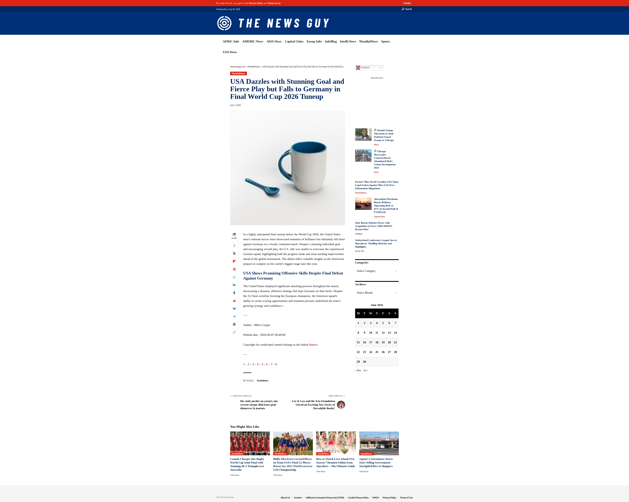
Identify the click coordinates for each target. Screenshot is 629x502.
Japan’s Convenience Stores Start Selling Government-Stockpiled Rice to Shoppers (376, 462)
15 (358, 342)
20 (389, 342)
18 (376, 342)
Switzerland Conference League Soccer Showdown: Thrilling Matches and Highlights (376, 243)
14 (395, 332)
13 (389, 332)
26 (383, 352)
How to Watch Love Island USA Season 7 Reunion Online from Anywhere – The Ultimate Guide (335, 462)
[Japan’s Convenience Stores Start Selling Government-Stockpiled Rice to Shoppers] (379, 443)
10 (370, 332)
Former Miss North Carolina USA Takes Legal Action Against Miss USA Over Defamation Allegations (377, 185)
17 (370, 342)
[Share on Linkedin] (234, 285)
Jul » (365, 370)
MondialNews (238, 73)
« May (358, 370)
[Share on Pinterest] (234, 269)
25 (376, 352)
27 (389, 352)
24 (370, 352)
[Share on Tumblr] (234, 293)
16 (364, 342)
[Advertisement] (383, 100)
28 (395, 352)
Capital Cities (379, 216)
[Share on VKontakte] (234, 308)
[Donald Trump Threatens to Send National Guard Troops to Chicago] (363, 134)
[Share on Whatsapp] (234, 277)
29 (358, 361)
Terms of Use (274, 3)
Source (313, 344)
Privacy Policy (256, 3)
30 (364, 361)
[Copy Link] (234, 332)
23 (364, 352)
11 (376, 332)
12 (383, 332)
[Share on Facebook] (234, 246)
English (365, 67)
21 (395, 342)
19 (383, 342)
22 (358, 352)
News (376, 144)
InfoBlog (358, 234)
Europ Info (359, 251)
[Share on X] (234, 253)
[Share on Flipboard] (234, 261)
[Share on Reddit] (234, 301)
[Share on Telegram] (234, 316)
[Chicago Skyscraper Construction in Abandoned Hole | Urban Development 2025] (363, 155)
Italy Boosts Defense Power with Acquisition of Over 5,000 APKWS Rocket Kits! (373, 226)
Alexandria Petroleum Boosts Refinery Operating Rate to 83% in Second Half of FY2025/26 (386, 205)
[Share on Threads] (234, 324)
